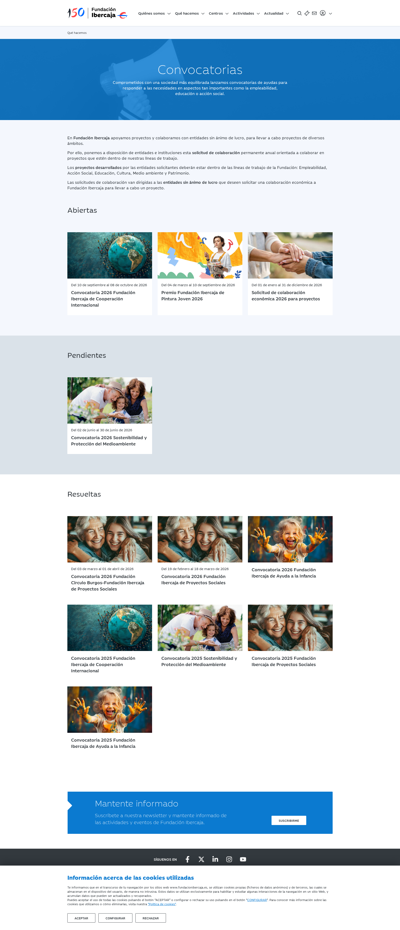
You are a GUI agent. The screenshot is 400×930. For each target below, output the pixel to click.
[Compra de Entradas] (307, 13)
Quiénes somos (151, 13)
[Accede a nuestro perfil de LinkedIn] (215, 859)
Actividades (243, 13)
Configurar (115, 918)
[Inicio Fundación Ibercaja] (97, 13)
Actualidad (273, 13)
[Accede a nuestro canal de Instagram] (229, 859)
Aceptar (81, 918)
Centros (216, 13)
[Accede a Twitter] (201, 859)
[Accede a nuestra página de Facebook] (187, 859)
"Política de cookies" (162, 904)
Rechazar (151, 918)
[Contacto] (314, 13)
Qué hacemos (187, 13)
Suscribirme (289, 820)
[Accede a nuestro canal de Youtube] (243, 859)
